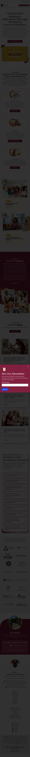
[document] (15, 378)
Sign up (5, 389)
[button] (28, 366)
